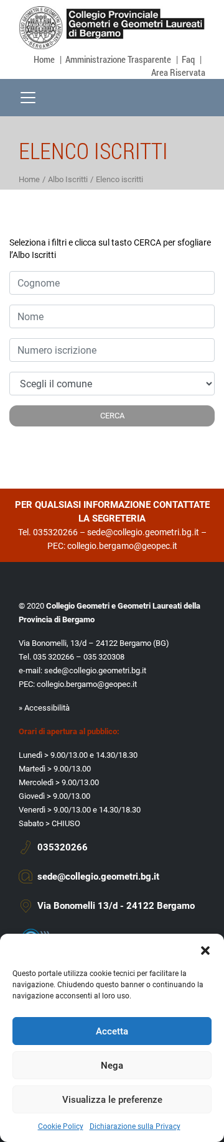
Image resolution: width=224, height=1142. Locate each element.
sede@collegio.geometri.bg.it (143, 532)
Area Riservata (178, 72)
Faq (188, 59)
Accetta (112, 1031)
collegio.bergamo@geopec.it (122, 546)
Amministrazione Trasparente (118, 59)
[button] (205, 949)
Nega (112, 1065)
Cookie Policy (60, 1126)
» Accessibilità (44, 707)
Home (44, 59)
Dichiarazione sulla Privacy (135, 1126)
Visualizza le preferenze (112, 1099)
